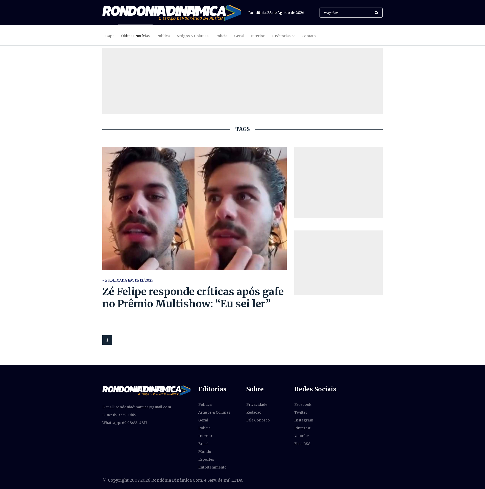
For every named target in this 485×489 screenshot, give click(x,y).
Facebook (302, 404)
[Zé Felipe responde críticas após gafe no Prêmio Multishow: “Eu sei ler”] (194, 208)
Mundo (204, 451)
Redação (253, 412)
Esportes (206, 459)
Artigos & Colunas (192, 36)
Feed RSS (302, 443)
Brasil (203, 443)
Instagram (303, 420)
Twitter (300, 412)
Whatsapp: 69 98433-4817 (124, 422)
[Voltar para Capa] (171, 13)
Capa (109, 36)
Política (163, 36)
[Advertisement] (338, 182)
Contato (309, 36)
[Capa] (146, 390)
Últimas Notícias (135, 36)
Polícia (221, 36)
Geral (239, 36)
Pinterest (302, 428)
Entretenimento (212, 467)
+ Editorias (281, 36)
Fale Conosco (258, 420)
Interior (258, 36)
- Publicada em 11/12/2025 (127, 280)
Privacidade (256, 404)
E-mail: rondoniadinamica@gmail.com (136, 407)
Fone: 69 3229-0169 (119, 415)
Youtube (301, 436)
